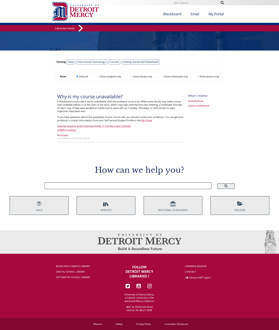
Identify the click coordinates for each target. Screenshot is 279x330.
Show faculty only (142, 76)
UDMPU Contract (66, 130)
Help (70, 61)
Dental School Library (70, 271)
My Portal (216, 13)
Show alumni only (209, 76)
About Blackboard (195, 100)
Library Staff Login (199, 277)
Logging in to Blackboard (198, 105)
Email (195, 13)
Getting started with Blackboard (141, 61)
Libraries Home (65, 28)
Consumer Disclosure (176, 324)
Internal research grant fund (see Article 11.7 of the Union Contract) (94, 126)
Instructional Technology (91, 61)
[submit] (223, 2)
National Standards (173, 210)
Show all (83, 76)
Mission (97, 324)
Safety (119, 324)
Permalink (63, 135)
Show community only (175, 76)
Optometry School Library (73, 277)
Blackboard (172, 13)
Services (106, 210)
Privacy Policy (143, 324)
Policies (239, 210)
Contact (190, 271)
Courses (114, 61)
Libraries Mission (196, 266)
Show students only (110, 76)
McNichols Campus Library (73, 266)
